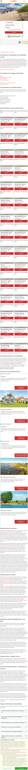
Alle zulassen (21, 768)
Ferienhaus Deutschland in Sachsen (20, 600)
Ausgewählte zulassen (7, 768)
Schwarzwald (7, 587)
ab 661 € (21, 188)
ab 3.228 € (7, 269)
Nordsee (13, 362)
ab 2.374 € (7, 237)
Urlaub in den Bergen (4, 583)
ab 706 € (7, 318)
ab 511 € (7, 172)
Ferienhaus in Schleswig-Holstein (9, 549)
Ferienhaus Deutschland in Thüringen (17, 649)
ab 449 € (21, 334)
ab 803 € (21, 205)
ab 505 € (21, 221)
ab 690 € (21, 172)
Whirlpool (9, 686)
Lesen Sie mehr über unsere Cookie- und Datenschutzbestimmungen (12, 752)
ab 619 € (7, 350)
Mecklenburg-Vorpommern (5, 77)
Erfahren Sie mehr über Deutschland (6, 69)
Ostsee (1, 363)
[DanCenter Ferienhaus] (14, 1)
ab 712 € (21, 156)
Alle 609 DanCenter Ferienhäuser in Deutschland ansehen (10, 353)
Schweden (6, 84)
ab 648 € (21, 124)
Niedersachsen (3, 78)
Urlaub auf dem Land (8, 582)
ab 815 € (7, 188)
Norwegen (2, 84)
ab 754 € (7, 285)
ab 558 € (21, 237)
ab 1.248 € (7, 221)
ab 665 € (7, 124)
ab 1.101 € (21, 318)
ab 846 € (7, 156)
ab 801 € (7, 140)
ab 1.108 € (7, 205)
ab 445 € (21, 253)
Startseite (7, 52)
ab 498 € (21, 285)
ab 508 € (21, 140)
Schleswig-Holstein (4, 80)
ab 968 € (21, 301)
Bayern (2, 76)
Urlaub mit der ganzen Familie (5, 578)
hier (12, 753)
